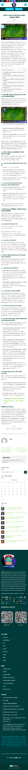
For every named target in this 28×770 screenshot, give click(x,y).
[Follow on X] (5, 1)
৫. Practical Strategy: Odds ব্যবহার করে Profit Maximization (13, 86)
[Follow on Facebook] (2, 1)
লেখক (4, 686)
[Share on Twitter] (12, 429)
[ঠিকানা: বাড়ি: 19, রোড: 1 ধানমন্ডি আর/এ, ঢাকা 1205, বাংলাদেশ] (18, 1)
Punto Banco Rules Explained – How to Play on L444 (15, 513)
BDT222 (16, 593)
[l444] (14, 4)
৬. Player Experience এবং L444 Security (12, 89)
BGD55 (11, 593)
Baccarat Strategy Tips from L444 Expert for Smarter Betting (14, 527)
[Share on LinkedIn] (20, 429)
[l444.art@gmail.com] (21, 1)
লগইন (21, 460)
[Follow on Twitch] (15, 1)
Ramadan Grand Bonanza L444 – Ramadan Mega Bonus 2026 (14, 508)
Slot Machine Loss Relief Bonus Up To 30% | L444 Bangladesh (20, 449)
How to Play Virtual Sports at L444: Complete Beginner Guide (14, 518)
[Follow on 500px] (12, 1)
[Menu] (2, 4)
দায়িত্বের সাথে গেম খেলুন (8, 678)
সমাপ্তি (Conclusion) (7, 91)
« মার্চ (2, 500)
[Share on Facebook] (10, 429)
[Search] (25, 4)
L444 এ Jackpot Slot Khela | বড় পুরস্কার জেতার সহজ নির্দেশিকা (6, 449)
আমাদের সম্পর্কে (7, 669)
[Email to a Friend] (15, 429)
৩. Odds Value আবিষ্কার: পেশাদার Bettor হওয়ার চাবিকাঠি (13, 80)
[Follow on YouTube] (10, 1)
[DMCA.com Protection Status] (14, 766)
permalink (24, 433)
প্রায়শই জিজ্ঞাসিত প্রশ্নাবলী (9, 680)
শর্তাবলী (5, 672)
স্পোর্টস (14, 13)
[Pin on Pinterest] (18, 429)
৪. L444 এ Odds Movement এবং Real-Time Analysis (13, 83)
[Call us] (12, 757)
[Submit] (25, 472)
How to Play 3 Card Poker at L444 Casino (14, 522)
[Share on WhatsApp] (7, 429)
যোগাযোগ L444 (6, 689)
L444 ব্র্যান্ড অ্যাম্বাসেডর (8, 683)
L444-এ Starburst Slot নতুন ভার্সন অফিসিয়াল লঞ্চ (13, 536)
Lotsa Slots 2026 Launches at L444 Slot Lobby (15, 532)
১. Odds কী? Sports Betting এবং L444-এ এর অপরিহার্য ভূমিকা (13, 73)
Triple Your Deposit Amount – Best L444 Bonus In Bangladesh (16, 541)
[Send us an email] (11, 757)
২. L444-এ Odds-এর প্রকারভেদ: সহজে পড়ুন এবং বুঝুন (13, 76)
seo (20, 21)
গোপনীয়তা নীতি (6, 675)
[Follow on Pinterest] (7, 1)
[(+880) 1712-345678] (26, 1)
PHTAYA (22, 593)
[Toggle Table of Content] (23, 70)
